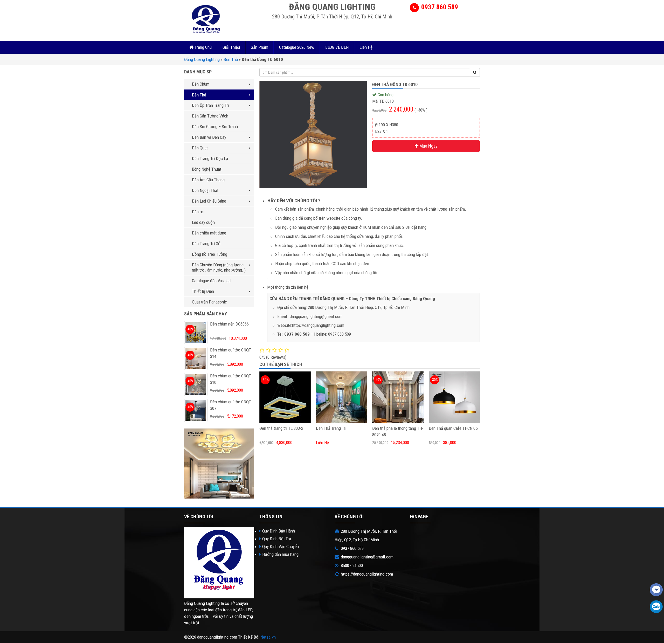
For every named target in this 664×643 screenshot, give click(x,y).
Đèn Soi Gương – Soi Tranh (215, 126)
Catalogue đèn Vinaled (211, 280)
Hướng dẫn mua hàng (280, 554)
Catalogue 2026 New (296, 47)
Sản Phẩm (259, 47)
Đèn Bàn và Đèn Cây (209, 137)
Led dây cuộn (203, 222)
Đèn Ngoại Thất (205, 190)
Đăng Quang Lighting (202, 59)
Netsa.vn (268, 637)
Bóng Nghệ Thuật (206, 169)
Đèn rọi (198, 211)
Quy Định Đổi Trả (276, 538)
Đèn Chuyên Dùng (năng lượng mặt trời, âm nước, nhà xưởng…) (219, 267)
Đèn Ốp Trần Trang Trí (210, 105)
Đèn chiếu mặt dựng (209, 233)
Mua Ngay (428, 146)
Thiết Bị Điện (203, 291)
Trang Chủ (202, 47)
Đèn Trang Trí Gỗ (206, 243)
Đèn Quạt (200, 147)
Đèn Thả (231, 59)
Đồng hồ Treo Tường (209, 254)
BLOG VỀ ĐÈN (337, 47)
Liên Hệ (365, 47)
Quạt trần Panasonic (209, 302)
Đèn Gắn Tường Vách (210, 116)
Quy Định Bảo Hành (278, 531)
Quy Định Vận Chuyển (280, 546)
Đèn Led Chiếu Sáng (209, 201)
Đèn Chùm (200, 84)
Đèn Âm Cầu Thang (208, 179)
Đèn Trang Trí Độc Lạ (210, 158)
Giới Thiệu (231, 47)
